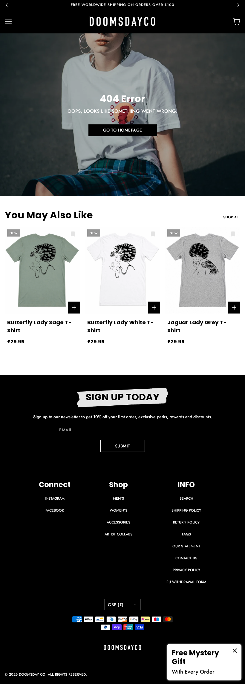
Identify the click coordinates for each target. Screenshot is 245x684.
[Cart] (236, 21)
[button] (9, 5)
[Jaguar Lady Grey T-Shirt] (202, 270)
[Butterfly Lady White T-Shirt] (122, 270)
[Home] (122, 21)
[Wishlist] (73, 234)
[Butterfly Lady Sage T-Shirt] (42, 270)
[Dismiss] (235, 650)
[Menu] (12, 21)
